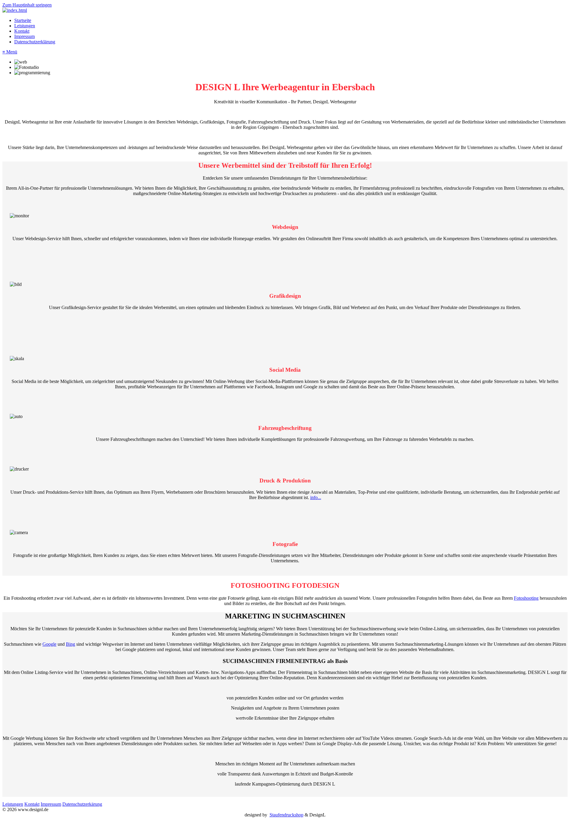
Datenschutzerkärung (82, 804)
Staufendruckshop (286, 814)
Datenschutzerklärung (34, 41)
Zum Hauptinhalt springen (27, 4)
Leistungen (24, 25)
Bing (70, 644)
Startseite (22, 20)
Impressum (24, 36)
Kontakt (21, 31)
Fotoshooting (526, 598)
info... (315, 497)
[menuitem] (291, 20)
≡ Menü (9, 51)
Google (49, 644)
